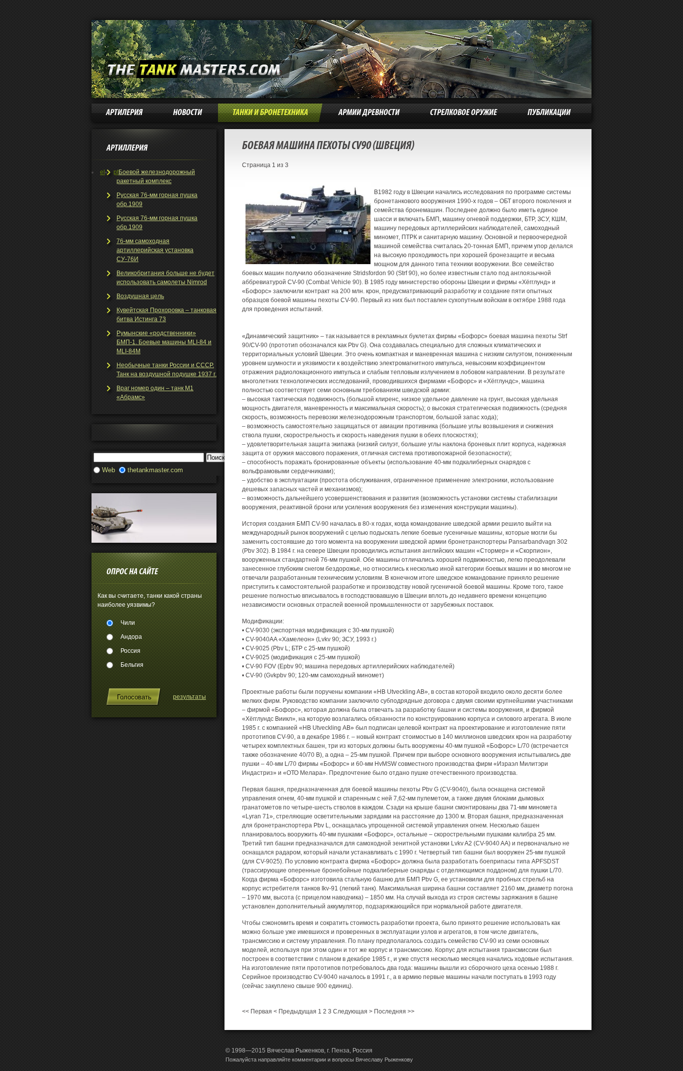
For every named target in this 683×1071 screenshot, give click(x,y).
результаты (189, 696)
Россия (130, 650)
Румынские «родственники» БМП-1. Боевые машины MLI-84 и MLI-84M (164, 342)
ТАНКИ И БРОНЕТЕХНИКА (270, 113)
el (102, 172)
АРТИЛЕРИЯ (124, 113)
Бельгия (132, 664)
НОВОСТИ (187, 113)
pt (116, 172)
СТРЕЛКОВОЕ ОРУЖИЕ (463, 113)
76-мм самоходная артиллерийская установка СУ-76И (155, 250)
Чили (127, 622)
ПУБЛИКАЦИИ (549, 113)
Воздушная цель (140, 296)
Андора (131, 636)
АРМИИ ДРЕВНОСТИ (369, 113)
